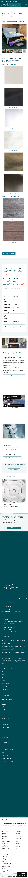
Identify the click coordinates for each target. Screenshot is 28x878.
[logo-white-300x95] (5, 4)
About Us (4, 671)
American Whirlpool (7, 699)
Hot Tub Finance (6, 683)
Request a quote (8, 253)
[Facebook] (19, 598)
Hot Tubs (8, 8)
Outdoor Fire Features (7, 761)
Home (3, 8)
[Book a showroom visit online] (3, 611)
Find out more (19, 649)
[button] (26, 5)
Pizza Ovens (5, 755)
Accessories (5, 737)
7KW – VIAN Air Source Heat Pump (11, 504)
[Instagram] (26, 598)
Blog (3, 674)
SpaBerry (4, 709)
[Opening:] (3, 626)
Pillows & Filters (5, 742)
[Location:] (3, 620)
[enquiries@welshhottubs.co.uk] (3, 609)
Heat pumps (5, 712)
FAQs (3, 677)
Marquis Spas (15, 8)
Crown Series (22, 8)
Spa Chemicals (5, 740)
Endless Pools (5, 727)
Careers (4, 680)
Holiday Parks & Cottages (8, 706)
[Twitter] (23, 598)
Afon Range (5, 704)
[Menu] (23, 4)
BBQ (3, 752)
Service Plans (5, 686)
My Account (5, 689)
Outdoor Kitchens (6, 758)
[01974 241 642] (3, 607)
